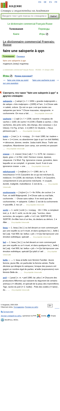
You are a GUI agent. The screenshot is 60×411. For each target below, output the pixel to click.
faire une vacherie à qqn (43, 80)
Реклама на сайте (31, 307)
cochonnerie (9, 192)
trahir (5, 136)
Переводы (44, 29)
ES (50, 2)
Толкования (16, 29)
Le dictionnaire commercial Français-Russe (30, 24)
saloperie (7, 101)
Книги (16, 34)
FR (56, 2)
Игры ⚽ (43, 34)
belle (5, 260)
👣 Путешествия (7, 312)
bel (4, 242)
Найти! (53, 16)
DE (45, 2)
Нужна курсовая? (24, 76)
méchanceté (9, 171)
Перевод (20, 56)
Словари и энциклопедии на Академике (25, 10)
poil (5, 277)
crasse (6, 154)
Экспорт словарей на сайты (11, 316)
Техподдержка (19, 307)
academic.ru (11, 4)
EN (39, 2)
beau (5, 227)
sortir (5, 210)
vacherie (7, 119)
